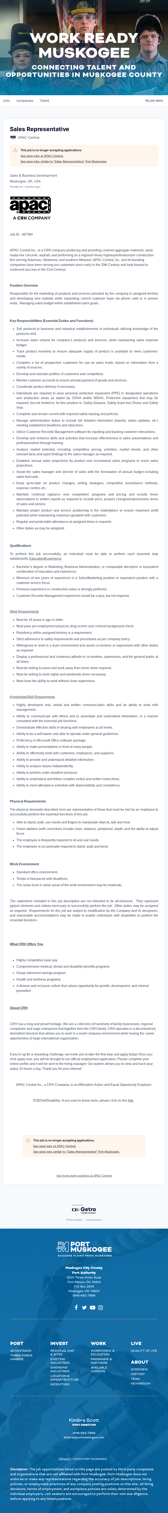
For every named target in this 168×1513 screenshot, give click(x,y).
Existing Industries (60, 1361)
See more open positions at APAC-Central (84, 1175)
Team (135, 1379)
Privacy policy (74, 1219)
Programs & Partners (101, 1361)
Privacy (65, 1459)
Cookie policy (94, 1219)
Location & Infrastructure (64, 1378)
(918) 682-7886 (84, 1296)
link (130, 1100)
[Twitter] (84, 1307)
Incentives (59, 1385)
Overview (139, 1370)
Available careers (99, 1369)
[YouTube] (92, 1307)
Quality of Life (144, 1351)
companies (24, 100)
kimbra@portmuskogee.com (84, 1437)
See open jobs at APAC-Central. (42, 156)
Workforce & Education (103, 1353)
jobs (6, 100)
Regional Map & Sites (62, 1353)
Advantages (20, 1351)
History (138, 1374)
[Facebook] (76, 1307)
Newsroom (141, 1384)
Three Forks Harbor (21, 1357)
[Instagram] (100, 1307)
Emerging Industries (60, 1369)
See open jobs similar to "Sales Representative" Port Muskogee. (63, 161)
